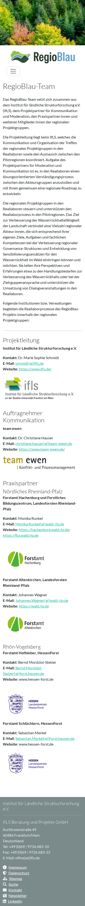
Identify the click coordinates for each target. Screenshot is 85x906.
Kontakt (15, 890)
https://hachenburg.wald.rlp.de (44, 529)
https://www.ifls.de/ (35, 369)
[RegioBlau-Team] (42, 57)
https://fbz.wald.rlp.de (20, 535)
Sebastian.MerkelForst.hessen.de (44, 738)
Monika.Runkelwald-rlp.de (39, 524)
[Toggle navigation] (13, 71)
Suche (13, 884)
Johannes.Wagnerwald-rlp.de (41, 600)
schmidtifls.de (29, 363)
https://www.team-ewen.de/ (42, 449)
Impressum (17, 867)
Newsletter (17, 895)
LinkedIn (15, 901)
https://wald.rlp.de (34, 606)
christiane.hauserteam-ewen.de (43, 443)
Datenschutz (18, 873)
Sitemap (15, 878)
